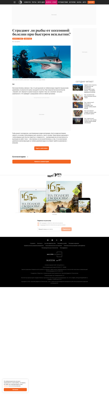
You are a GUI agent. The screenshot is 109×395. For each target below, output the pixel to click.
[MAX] (47, 240)
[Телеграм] (61, 240)
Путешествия (63, 2)
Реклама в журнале (74, 243)
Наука (79, 2)
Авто (84, 2)
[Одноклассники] (56, 240)
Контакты (39, 243)
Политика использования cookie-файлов (74, 245)
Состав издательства (50, 243)
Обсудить (17, 41)
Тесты (34, 2)
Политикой (42, 225)
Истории (72, 2)
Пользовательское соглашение (53, 245)
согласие (44, 223)
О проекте (32, 243)
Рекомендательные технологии (50, 247)
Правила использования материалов (34, 245)
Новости (27, 2)
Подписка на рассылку (44, 220)
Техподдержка (63, 247)
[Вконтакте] (52, 240)
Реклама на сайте (62, 243)
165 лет (91, 2)
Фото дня (41, 2)
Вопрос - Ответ (51, 2)
